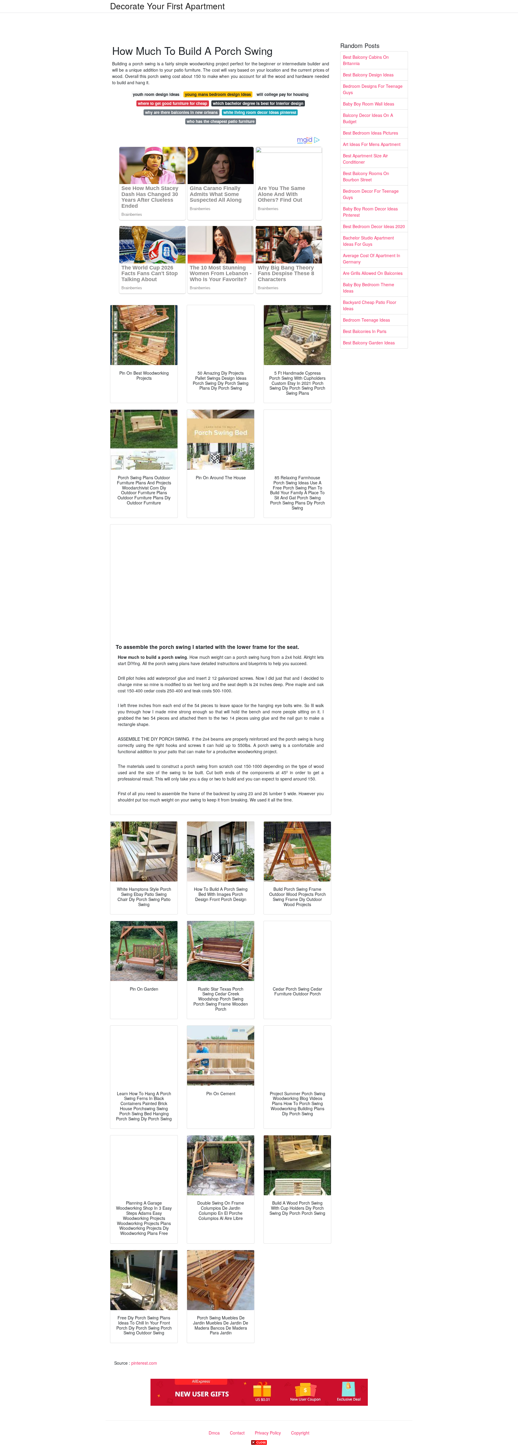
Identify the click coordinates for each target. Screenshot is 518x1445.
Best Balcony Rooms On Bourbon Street (366, 176)
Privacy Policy (268, 1433)
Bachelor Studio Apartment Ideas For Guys (368, 241)
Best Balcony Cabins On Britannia (366, 60)
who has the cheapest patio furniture (221, 121)
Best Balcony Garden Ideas (369, 343)
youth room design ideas (156, 94)
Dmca (214, 1433)
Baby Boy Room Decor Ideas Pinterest (370, 212)
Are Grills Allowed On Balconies (373, 273)
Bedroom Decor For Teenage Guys (371, 194)
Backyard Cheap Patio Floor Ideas (369, 305)
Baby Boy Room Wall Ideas (368, 104)
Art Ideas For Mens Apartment (371, 144)
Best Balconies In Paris (364, 331)
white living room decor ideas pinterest (259, 112)
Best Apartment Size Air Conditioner (365, 159)
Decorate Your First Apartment (167, 5)
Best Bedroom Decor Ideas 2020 (374, 226)
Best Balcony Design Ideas (368, 75)
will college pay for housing (282, 94)
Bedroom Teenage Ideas (366, 320)
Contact (237, 1433)
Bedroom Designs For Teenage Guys (373, 89)
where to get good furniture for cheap (172, 103)
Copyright (300, 1433)
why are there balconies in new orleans (181, 112)
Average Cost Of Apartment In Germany (371, 258)
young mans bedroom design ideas (218, 94)
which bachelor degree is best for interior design (258, 103)
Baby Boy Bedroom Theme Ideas (368, 287)
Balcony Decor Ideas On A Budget (368, 118)
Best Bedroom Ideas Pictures (370, 133)
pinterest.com (144, 1363)
